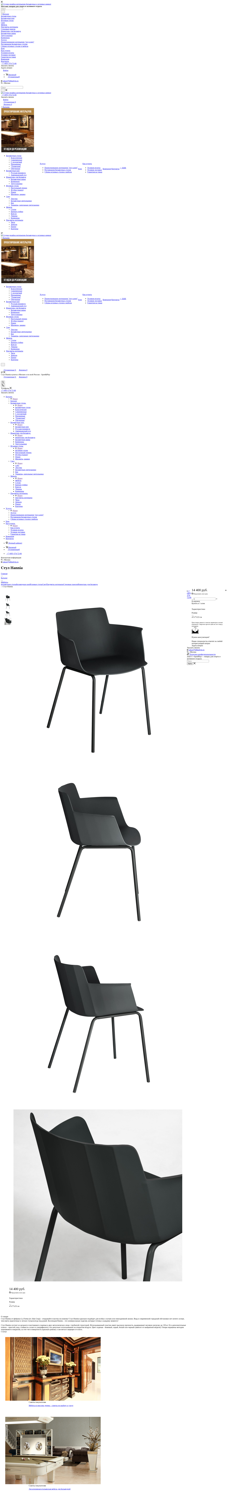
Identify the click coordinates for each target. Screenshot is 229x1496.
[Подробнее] (226, 590)
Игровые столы (21, 450)
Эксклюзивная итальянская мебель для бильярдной (49, 1489)
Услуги (13, 513)
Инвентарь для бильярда (25, 437)
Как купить (15, 528)
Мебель (18, 480)
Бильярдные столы (23, 407)
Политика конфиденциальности (203, 654)
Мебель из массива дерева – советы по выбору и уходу (51, 1406)
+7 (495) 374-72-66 (9, 63)
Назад (15, 399)
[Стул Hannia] (97, 679)
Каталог (13, 401)
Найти (190, 664)
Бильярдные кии (22, 427)
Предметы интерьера (23, 498)
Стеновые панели (70, 584)
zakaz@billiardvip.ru (10, 81)
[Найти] (3, 11)
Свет (17, 465)
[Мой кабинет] (2, 368)
